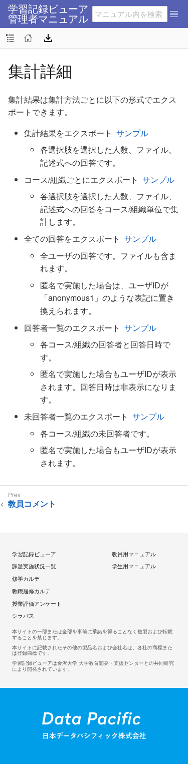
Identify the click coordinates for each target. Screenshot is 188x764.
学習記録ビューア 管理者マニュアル (48, 14)
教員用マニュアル (134, 554)
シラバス (23, 615)
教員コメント (32, 504)
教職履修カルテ (31, 591)
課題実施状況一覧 (34, 566)
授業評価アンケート (37, 603)
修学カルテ (26, 578)
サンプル (132, 133)
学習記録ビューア (34, 554)
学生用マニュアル (134, 566)
